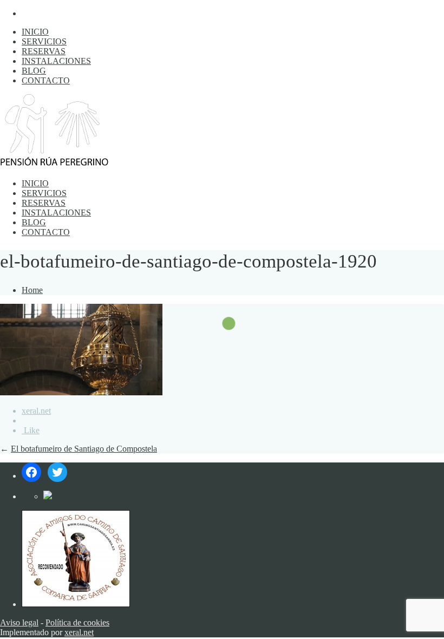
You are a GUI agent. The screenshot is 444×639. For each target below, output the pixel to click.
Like (31, 430)
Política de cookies (77, 622)
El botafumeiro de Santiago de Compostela (84, 448)
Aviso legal (19, 622)
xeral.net (36, 410)
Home (32, 290)
